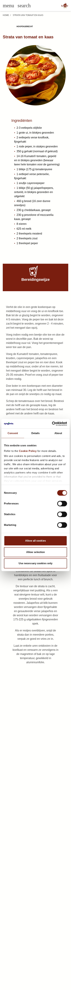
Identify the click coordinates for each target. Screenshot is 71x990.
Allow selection (35, 552)
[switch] (62, 503)
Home (6, 15)
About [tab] (58, 433)
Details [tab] (35, 433)
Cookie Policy (28, 450)
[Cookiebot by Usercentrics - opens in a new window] (52, 423)
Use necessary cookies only (36, 563)
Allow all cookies (35, 540)
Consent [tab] (13, 433)
